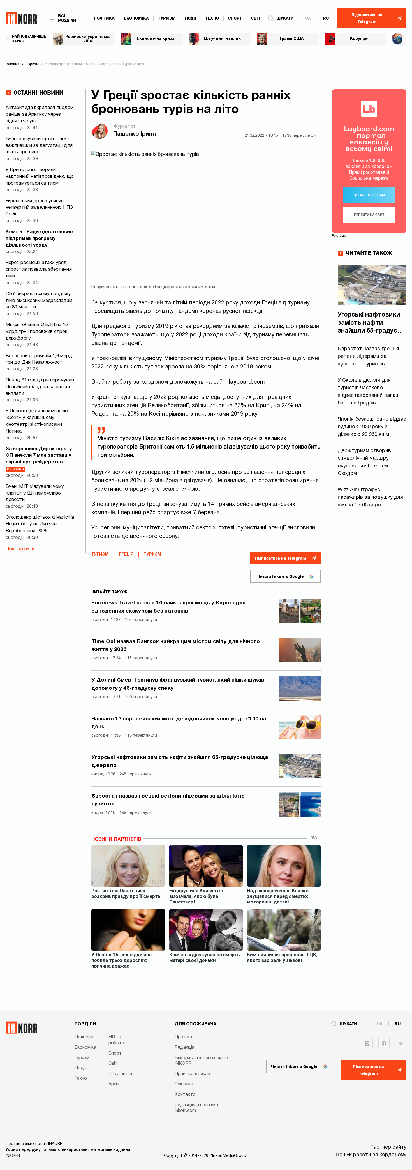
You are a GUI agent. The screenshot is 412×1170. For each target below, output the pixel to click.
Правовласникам (193, 1074)
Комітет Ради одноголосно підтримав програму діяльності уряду (39, 238)
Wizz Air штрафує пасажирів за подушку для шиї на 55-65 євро (370, 497)
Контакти (185, 1095)
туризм (152, 554)
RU (326, 18)
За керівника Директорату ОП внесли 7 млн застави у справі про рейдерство (39, 459)
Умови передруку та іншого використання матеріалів (59, 1150)
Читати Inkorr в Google (280, 576)
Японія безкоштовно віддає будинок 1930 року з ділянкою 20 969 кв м (372, 427)
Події (190, 18)
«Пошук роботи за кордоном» (369, 1155)
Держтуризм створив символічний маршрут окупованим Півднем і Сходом (365, 462)
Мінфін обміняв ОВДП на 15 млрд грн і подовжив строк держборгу (37, 331)
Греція (126, 554)
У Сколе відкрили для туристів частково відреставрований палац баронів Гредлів (368, 392)
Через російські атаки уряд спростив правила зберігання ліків (39, 269)
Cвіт (255, 18)
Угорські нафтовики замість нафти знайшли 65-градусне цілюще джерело (179, 761)
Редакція (184, 1048)
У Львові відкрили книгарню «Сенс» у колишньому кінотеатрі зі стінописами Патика (37, 421)
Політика (104, 18)
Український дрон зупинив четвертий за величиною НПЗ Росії (39, 208)
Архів (114, 1084)
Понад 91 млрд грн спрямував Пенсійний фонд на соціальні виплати (40, 387)
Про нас (183, 1037)
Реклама (184, 1084)
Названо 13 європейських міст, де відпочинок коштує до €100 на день (178, 723)
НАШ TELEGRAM (371, 195)
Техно (212, 18)
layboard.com (247, 382)
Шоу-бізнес (121, 1074)
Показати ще (21, 549)
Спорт (235, 18)
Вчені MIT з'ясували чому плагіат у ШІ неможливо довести (35, 493)
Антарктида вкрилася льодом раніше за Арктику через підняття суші (40, 114)
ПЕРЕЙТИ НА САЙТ (369, 215)
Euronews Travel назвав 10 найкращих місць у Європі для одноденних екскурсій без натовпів (168, 607)
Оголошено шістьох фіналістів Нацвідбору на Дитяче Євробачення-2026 (40, 524)
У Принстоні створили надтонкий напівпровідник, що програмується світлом (40, 176)
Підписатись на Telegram (280, 558)
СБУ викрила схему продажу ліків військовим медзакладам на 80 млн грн (39, 300)
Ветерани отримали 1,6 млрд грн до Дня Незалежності (39, 359)
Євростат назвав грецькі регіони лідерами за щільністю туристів (168, 800)
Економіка (136, 18)
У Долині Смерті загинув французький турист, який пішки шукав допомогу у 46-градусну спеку (177, 684)
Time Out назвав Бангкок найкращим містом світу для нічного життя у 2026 (175, 645)
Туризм (167, 18)
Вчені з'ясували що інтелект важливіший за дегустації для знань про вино (39, 145)
